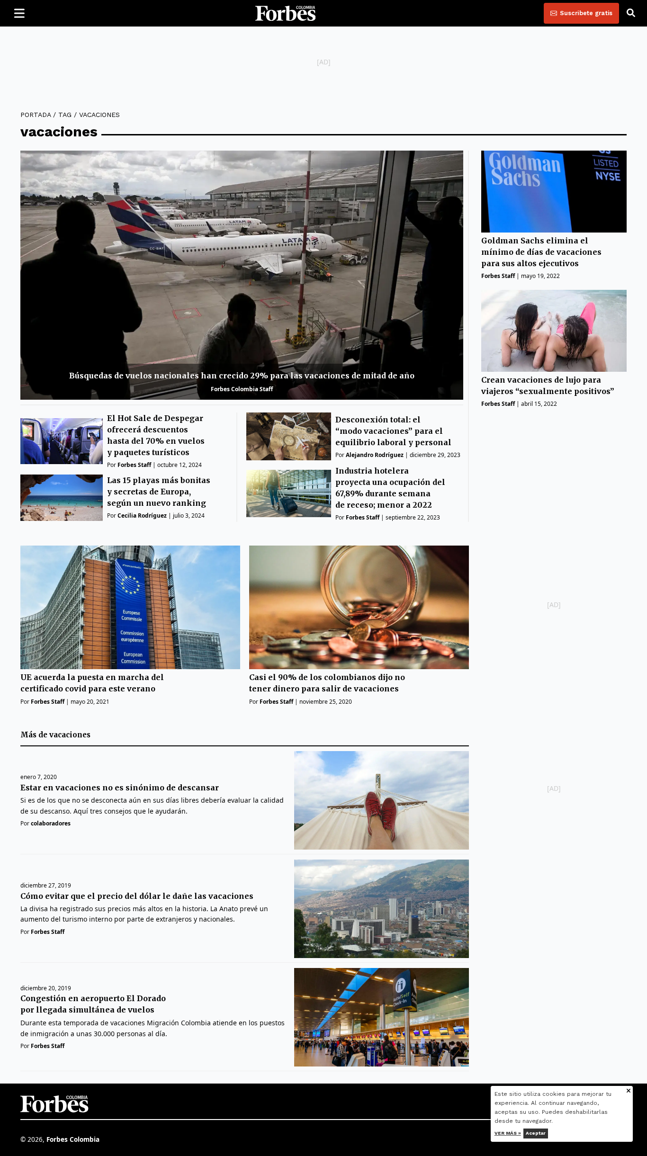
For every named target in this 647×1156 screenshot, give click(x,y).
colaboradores (51, 824)
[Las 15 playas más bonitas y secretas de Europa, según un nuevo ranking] (61, 498)
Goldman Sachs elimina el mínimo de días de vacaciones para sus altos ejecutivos (541, 252)
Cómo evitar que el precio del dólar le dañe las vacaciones (136, 896)
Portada (35, 114)
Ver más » (507, 1133)
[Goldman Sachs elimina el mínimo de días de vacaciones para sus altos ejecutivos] (554, 192)
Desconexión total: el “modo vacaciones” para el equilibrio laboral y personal (393, 431)
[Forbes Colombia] (285, 13)
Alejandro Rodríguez (375, 455)
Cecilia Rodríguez (142, 515)
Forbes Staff (134, 465)
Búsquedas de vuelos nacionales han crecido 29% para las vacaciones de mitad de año (241, 375)
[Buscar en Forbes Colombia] (631, 13)
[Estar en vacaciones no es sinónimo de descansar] (381, 800)
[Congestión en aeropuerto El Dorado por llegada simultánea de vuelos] (381, 1017)
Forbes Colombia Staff (242, 389)
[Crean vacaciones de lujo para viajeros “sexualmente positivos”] (554, 331)
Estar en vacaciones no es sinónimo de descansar (119, 787)
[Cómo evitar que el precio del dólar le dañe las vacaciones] (381, 909)
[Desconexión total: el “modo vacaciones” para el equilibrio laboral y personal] (288, 436)
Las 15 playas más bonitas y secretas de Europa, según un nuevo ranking (158, 491)
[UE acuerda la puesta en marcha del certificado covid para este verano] (130, 607)
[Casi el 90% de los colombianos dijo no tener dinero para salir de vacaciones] (359, 607)
